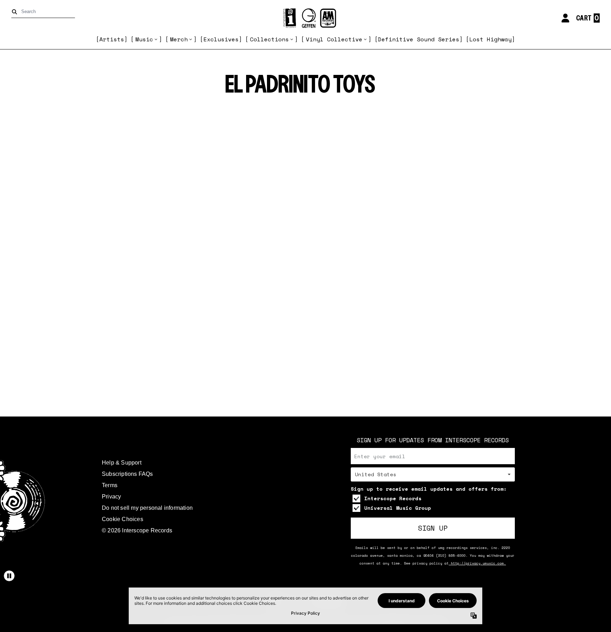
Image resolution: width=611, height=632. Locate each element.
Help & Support (121, 463)
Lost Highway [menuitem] (490, 39)
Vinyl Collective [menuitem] (334, 39)
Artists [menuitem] (111, 39)
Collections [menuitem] (269, 39)
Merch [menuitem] (179, 39)
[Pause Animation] (9, 576)
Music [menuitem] (144, 39)
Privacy (111, 497)
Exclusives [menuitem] (221, 39)
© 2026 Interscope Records (137, 530)
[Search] (15, 12)
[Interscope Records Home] (305, 18)
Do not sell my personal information (147, 508)
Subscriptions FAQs (127, 474)
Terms (109, 485)
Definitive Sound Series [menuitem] (418, 39)
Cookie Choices (122, 519)
